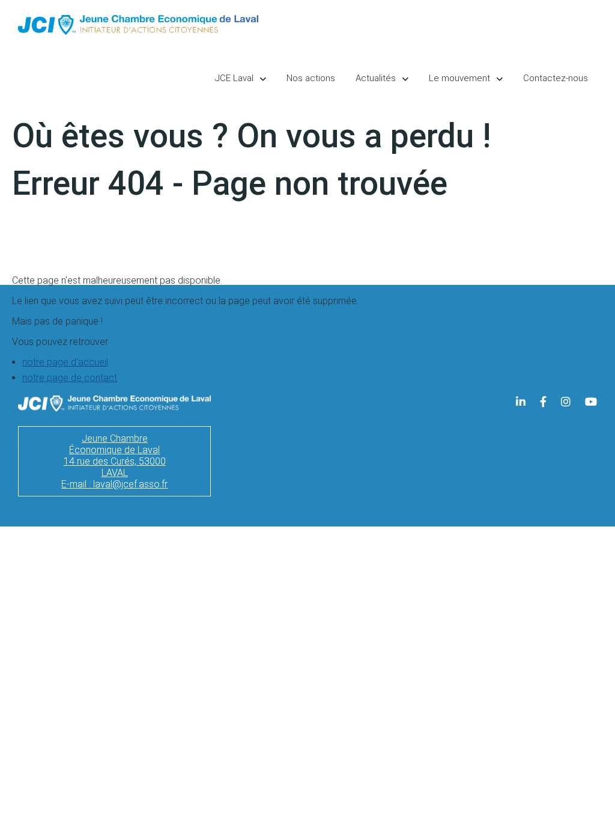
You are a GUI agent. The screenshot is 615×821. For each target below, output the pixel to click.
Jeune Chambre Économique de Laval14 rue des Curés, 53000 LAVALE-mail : (113, 461)
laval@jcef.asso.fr (130, 484)
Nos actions (310, 78)
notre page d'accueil (65, 362)
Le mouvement (459, 78)
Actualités (376, 78)
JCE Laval (234, 78)
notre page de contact (69, 377)
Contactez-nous (555, 78)
